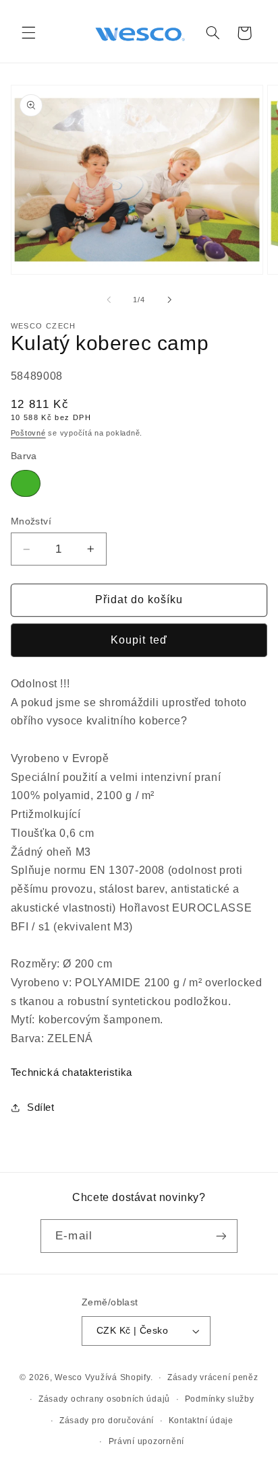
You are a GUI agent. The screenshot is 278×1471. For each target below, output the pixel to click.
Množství (31, 521)
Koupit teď (139, 640)
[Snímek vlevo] (108, 299)
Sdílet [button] (41, 1107)
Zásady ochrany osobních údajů (104, 1399)
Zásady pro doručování (106, 1420)
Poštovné (28, 433)
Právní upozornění (147, 1441)
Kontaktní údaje (201, 1420)
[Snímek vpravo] (169, 299)
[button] (28, 33)
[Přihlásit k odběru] (220, 1235)
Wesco (68, 1377)
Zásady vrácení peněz (212, 1377)
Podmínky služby (219, 1399)
